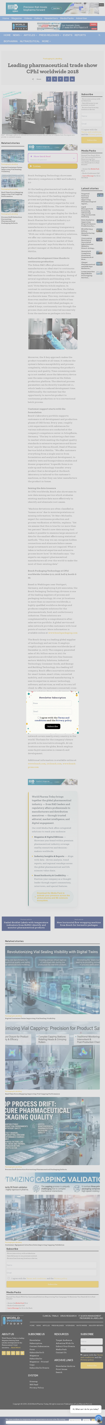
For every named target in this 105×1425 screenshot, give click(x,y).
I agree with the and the (53, 719)
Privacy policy (64, 720)
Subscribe (52, 726)
